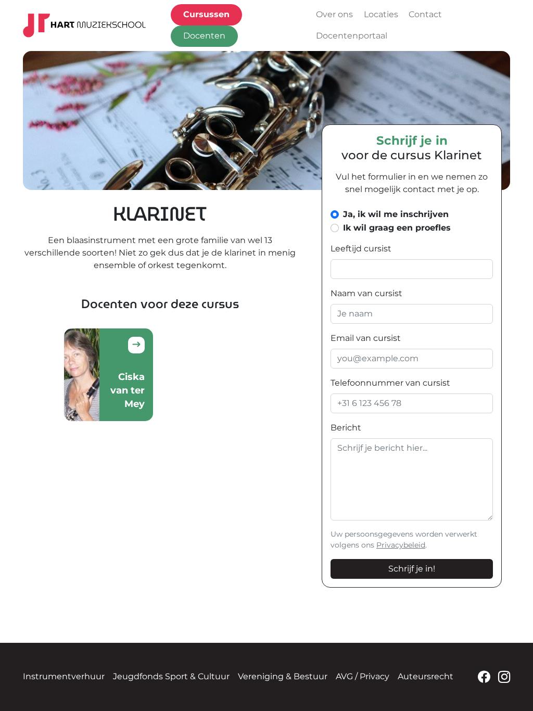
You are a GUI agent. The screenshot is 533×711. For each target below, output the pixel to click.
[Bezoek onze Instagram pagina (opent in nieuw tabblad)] (504, 677)
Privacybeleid (400, 545)
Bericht (346, 428)
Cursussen (206, 14)
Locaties (381, 14)
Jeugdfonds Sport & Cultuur (171, 676)
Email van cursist (366, 338)
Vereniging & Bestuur (282, 676)
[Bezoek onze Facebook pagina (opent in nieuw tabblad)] (484, 677)
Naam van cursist (366, 293)
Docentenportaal (351, 36)
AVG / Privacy (362, 676)
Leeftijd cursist (361, 248)
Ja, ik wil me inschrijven (396, 214)
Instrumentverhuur (64, 676)
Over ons (334, 14)
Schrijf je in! (411, 569)
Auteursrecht (425, 676)
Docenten (204, 36)
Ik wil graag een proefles (397, 228)
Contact (425, 14)
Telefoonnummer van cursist (390, 383)
